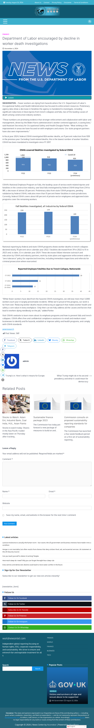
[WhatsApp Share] (3, 370)
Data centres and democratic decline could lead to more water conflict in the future (32, 565)
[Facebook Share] (3, 349)
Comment (7, 459)
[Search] (90, 21)
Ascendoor (51, 724)
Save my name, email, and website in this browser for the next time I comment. (41, 515)
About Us (38, 2)
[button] (2, 379)
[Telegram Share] (3, 375)
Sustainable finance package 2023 (43, 419)
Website (6, 503)
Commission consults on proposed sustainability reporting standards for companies (76, 422)
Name (5, 491)
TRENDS (50, 638)
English (72, 726)
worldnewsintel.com (12, 717)
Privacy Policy (56, 2)
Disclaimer (67, 2)
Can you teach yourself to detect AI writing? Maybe (20, 556)
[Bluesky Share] (3, 365)
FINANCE (5, 34)
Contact (46, 2)
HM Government (57, 700)
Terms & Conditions (81, 2)
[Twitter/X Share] (3, 354)
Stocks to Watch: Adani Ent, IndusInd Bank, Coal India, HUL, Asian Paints (14, 420)
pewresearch (8, 329)
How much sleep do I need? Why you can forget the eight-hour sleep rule (28, 560)
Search (5, 665)
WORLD (50, 642)
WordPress (74, 724)
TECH (49, 655)
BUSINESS (50, 651)
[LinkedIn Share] (3, 359)
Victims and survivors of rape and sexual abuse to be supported (65, 695)
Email (52, 491)
